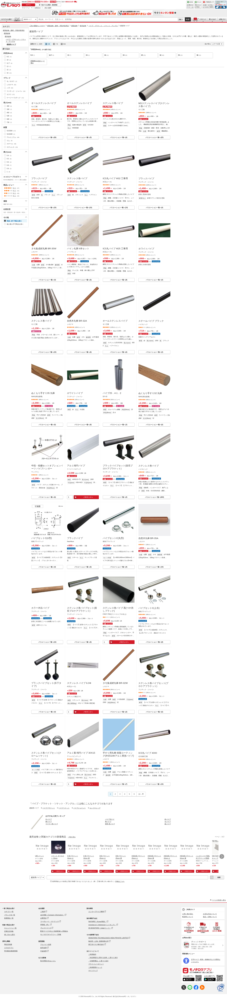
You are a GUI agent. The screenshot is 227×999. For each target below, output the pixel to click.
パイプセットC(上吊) (148, 608)
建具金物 (83, 26)
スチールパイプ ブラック (151, 321)
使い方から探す (9, 934)
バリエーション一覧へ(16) (83, 207)
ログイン (28, 4)
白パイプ (49, 819)
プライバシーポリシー (96, 964)
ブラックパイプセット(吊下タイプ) (46, 684)
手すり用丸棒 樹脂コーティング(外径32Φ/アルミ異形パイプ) (118, 754)
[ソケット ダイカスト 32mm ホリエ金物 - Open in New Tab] (58, 847)
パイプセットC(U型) (41, 538)
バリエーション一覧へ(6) (118, 137)
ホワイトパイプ (146, 248)
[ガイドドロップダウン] (208, 6)
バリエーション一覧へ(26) (47, 137)
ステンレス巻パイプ (113, 103)
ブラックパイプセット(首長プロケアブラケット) (118, 467)
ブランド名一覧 (9, 915)
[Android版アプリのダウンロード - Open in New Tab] (214, 978)
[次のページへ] (221, 856)
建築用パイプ (28, 19)
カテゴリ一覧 (8, 912)
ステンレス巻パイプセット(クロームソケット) (46, 754)
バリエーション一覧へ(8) (118, 280)
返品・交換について (210, 917)
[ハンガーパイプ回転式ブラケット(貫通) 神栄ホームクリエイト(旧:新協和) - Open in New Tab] (203, 847)
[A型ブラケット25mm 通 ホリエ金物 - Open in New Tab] (123, 847)
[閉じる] (95, 42)
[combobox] (107, 19)
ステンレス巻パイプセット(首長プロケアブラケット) (82, 609)
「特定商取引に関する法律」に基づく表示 (103, 957)
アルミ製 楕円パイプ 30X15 (81, 753)
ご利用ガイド (190, 909)
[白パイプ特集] (36, 829)
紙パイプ (168, 824)
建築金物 (74, 26)
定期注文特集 (8, 931)
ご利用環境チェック (95, 967)
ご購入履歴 (47, 8)
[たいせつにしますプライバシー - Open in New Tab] (221, 988)
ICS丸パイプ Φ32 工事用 (115, 178)
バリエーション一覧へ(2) (118, 712)
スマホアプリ (8, 948)
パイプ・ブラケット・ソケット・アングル (103, 26)
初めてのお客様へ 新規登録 (49, 5)
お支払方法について (210, 914)
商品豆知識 (8, 944)
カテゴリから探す (6, 19)
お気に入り (222, 19)
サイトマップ (93, 971)
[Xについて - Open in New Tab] (183, 989)
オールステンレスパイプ (43, 103)
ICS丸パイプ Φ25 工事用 (115, 248)
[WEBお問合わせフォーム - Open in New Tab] (190, 5)
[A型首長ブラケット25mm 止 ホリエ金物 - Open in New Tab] (139, 847)
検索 (188, 19)
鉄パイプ (168, 819)
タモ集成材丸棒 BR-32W (115, 683)
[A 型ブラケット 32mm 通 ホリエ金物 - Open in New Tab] (90, 847)
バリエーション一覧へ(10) (47, 207)
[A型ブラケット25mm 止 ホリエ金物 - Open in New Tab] (106, 847)
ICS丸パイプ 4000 (147, 753)
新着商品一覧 (8, 918)
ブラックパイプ (39, 178)
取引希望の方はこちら (48, 961)
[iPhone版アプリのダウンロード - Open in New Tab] (192, 978)
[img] (11, 4)
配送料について (187, 917)
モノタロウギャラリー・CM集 (50, 934)
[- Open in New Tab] (189, 927)
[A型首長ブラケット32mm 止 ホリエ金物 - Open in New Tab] (171, 847)
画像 (49, 44)
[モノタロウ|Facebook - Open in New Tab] (196, 989)
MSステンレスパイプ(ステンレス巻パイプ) (154, 104)
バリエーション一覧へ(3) (154, 352)
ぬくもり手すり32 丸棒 (150, 393)
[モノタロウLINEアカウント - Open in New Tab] (190, 989)
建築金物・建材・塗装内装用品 (58, 26)
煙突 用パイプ (110, 824)
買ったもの (212, 19)
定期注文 (38, 8)
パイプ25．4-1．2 (112, 393)
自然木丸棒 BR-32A (77, 321)
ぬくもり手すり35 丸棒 (43, 393)
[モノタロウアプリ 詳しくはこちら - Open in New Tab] (203, 970)
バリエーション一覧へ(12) (47, 642)
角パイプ (108, 821)
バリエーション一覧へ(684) (154, 497)
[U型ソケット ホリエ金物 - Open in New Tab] (42, 847)
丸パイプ (168, 821)
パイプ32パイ (109, 819)
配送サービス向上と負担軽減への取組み (54, 931)
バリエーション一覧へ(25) (154, 137)
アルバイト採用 (45, 944)
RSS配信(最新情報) (11, 951)
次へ (140, 794)
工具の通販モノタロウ (37, 26)
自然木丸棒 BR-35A (148, 538)
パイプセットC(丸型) (113, 538)
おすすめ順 (216, 44)
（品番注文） (17, 19)
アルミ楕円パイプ (76, 465)
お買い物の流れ (187, 914)
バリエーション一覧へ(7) (118, 784)
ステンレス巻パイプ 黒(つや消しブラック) (118, 609)
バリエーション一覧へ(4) (154, 207)
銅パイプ (49, 821)
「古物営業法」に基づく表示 (98, 961)
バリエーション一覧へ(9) (83, 137)
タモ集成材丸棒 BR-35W (43, 248)
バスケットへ (88, 497)
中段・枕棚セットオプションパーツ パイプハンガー (47, 467)
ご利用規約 (92, 954)
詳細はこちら (119, 881)
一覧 (56, 44)
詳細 (180, 19)
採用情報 (41, 941)
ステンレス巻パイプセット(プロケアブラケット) (153, 684)
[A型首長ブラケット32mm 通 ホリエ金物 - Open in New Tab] (187, 847)
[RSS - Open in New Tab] (202, 989)
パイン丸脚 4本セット (78, 248)
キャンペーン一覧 (10, 928)
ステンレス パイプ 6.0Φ (79, 683)
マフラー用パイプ (52, 824)
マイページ (26, 8)
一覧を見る (72, 837)
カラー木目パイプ (40, 608)
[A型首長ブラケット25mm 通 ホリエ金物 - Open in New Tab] (155, 847)
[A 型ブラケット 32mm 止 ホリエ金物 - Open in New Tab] (74, 847)
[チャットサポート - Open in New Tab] (198, 5)
